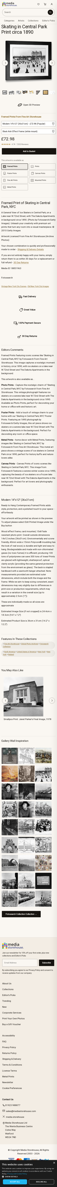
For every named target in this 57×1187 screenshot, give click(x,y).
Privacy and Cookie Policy (17, 1174)
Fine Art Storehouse (11, 644)
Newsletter (7, 1082)
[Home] (11, 4)
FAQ (4, 1041)
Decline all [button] (41, 1182)
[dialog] (28, 1173)
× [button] (54, 1163)
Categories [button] (9, 20)
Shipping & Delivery (11, 1059)
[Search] (50, 12)
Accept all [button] (15, 1182)
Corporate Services (11, 1012)
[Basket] (45, 4)
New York (41, 652)
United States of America (26, 652)
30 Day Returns (21, 262)
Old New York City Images (38, 286)
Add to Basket (29, 151)
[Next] (52, 63)
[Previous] (5, 63)
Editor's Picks (48, 20)
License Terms (9, 1070)
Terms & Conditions (12, 1064)
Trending (6, 1001)
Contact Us (7, 1099)
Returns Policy (9, 1053)
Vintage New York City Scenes (13, 286)
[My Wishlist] (38, 4)
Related (11, 654)
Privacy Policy (9, 1047)
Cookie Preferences (12, 1088)
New (4, 1007)
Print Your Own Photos (13, 1018)
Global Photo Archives (29, 644)
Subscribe (46, 963)
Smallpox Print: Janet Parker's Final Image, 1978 (27, 719)
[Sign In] (52, 4)
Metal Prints (8, 1076)
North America (9, 652)
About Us (6, 983)
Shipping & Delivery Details (30, 249)
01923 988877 (12, 1105)
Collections (33, 20)
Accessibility (8, 1035)
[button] (28, 1176)
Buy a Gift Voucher (11, 1024)
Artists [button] (21, 20)
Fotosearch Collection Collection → (21, 914)
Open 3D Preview (31, 104)
